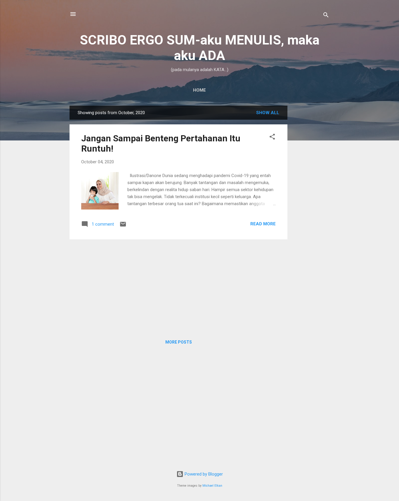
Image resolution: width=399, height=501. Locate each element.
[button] (272, 137)
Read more (263, 224)
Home (199, 90)
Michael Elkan (212, 486)
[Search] (325, 16)
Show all (267, 112)
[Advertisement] (310, 193)
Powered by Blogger (203, 474)
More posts (178, 342)
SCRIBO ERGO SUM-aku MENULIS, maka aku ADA (200, 47)
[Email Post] (122, 226)
